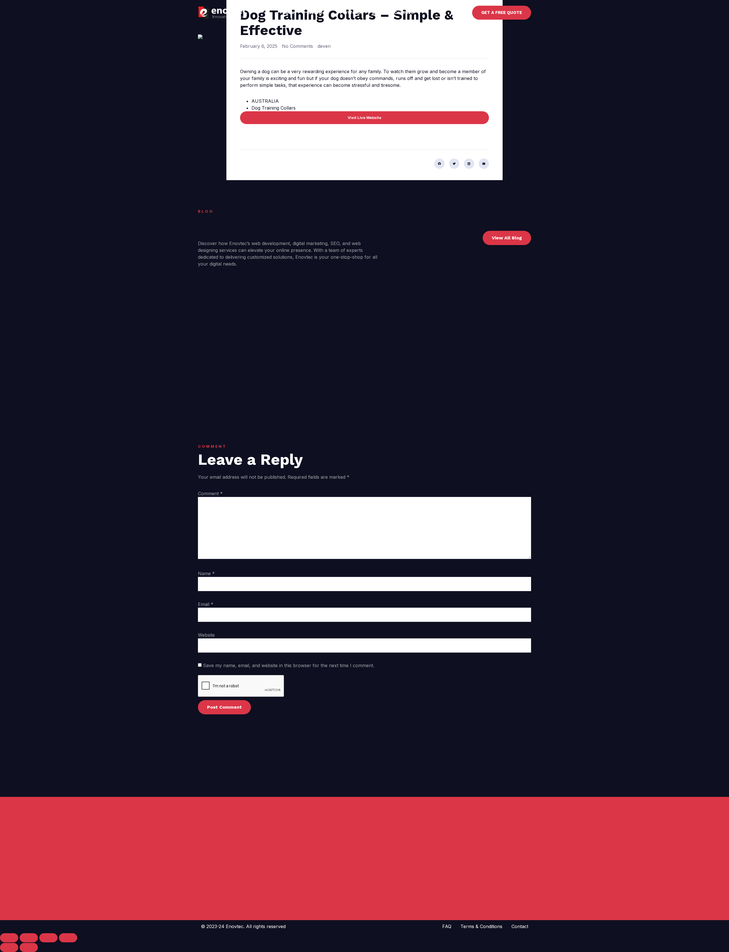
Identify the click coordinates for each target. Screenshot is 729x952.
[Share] (48, 937)
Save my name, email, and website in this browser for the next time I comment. (288, 665)
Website (206, 635)
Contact (403, 12)
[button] (439, 164)
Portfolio (350, 12)
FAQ (446, 926)
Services (318, 12)
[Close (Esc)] (68, 937)
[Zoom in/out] (9, 937)
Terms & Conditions (481, 926)
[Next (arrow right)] (29, 947)
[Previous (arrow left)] (9, 947)
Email (205, 604)
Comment (210, 493)
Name (206, 573)
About (289, 12)
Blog (377, 12)
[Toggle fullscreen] (29, 937)
